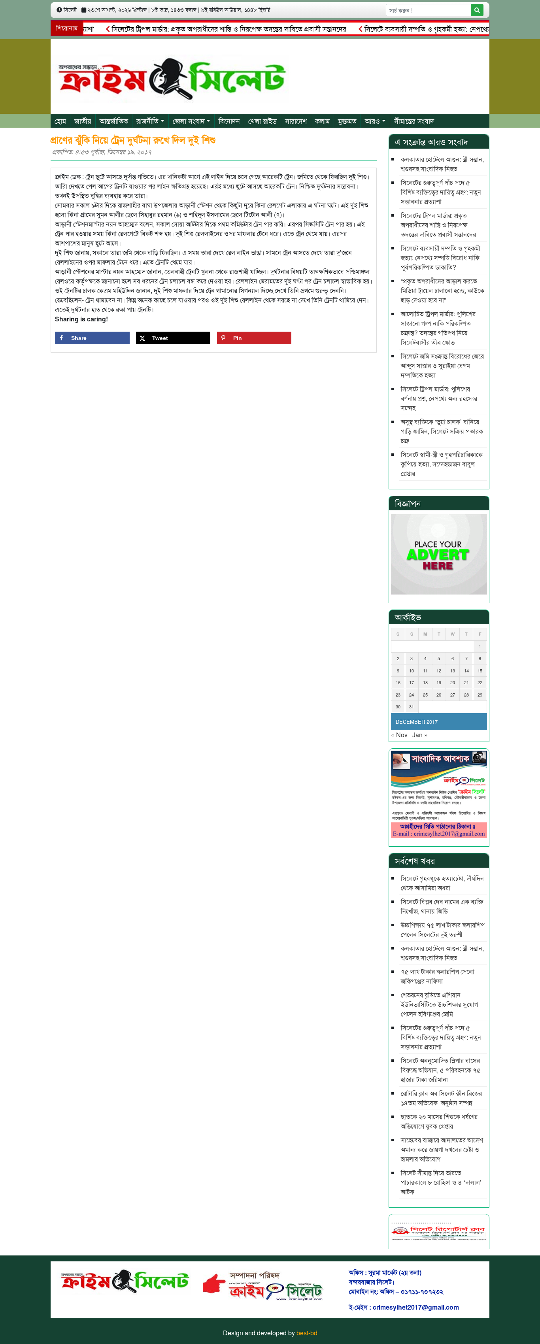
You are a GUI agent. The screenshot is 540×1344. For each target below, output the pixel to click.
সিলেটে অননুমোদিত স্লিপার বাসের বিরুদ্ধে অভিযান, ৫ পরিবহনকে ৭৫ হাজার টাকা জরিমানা (441, 1070)
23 (398, 694)
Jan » (420, 734)
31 (411, 706)
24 (411, 694)
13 (452, 670)
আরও (372, 120)
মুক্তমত (347, 120)
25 (425, 694)
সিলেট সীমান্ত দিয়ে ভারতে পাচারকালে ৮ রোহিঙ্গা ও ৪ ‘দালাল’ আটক (441, 1182)
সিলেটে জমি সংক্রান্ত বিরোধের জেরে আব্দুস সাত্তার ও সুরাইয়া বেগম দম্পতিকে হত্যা (442, 365)
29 (480, 694)
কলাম (322, 120)
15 (480, 670)
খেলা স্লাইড (262, 120)
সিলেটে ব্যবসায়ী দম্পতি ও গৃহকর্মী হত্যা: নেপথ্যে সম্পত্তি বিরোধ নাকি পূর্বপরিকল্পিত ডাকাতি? (440, 258)
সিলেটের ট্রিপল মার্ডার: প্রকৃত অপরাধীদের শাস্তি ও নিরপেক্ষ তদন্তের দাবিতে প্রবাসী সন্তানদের (210, 28)
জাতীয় (82, 120)
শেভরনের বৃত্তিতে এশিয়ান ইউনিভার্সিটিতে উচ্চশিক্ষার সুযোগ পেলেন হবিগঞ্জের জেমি (439, 1004)
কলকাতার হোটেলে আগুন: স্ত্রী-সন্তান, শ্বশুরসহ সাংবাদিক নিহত (442, 164)
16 (398, 682)
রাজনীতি (147, 120)
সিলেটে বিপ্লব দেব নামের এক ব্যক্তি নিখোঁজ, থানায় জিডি (442, 906)
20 (452, 682)
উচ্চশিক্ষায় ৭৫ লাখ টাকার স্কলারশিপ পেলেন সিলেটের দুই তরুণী (443, 929)
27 (452, 694)
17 (411, 682)
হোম (60, 120)
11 (425, 670)
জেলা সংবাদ (189, 120)
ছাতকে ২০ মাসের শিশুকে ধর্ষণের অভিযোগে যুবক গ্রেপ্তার (439, 1121)
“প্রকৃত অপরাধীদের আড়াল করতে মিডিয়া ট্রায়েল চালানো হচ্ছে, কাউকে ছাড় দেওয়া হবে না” (442, 290)
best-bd (306, 1332)
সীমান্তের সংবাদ (414, 120)
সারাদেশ (296, 120)
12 (438, 670)
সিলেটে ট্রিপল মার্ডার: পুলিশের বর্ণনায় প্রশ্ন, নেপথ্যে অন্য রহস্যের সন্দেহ (439, 398)
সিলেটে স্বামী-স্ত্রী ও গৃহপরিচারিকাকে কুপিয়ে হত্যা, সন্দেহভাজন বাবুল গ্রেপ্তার (442, 464)
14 (466, 670)
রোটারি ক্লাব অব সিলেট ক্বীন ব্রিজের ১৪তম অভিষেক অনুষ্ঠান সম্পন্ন (441, 1098)
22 (480, 682)
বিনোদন (229, 120)
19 (438, 682)
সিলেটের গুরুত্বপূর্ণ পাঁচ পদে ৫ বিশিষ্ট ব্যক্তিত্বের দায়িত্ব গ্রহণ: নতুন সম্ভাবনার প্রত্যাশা (441, 192)
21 (466, 682)
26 (438, 694)
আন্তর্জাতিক (114, 120)
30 (398, 706)
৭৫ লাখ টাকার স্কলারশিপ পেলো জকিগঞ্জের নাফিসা (437, 976)
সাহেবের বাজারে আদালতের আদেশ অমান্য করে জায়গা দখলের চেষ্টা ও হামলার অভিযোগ (442, 1149)
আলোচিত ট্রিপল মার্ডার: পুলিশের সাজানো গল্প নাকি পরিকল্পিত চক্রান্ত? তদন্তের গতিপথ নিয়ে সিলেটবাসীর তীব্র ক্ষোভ (438, 328)
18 (425, 682)
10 (411, 670)
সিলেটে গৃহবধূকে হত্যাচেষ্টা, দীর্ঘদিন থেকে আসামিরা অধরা (442, 883)
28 (466, 694)
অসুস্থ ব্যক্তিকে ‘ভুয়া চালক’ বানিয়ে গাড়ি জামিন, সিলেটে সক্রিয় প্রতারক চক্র (442, 431)
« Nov (399, 734)
